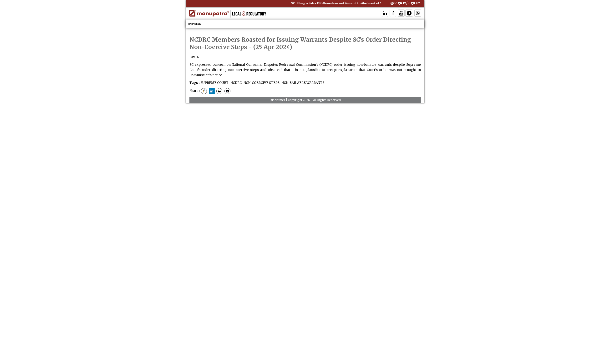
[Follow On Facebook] (393, 13)
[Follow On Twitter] (401, 13)
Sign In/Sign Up (407, 3)
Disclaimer (277, 100)
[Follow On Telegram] (409, 13)
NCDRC (236, 83)
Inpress (194, 23)
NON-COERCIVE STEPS (261, 83)
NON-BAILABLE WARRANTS (302, 83)
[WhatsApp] (417, 13)
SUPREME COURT (214, 83)
